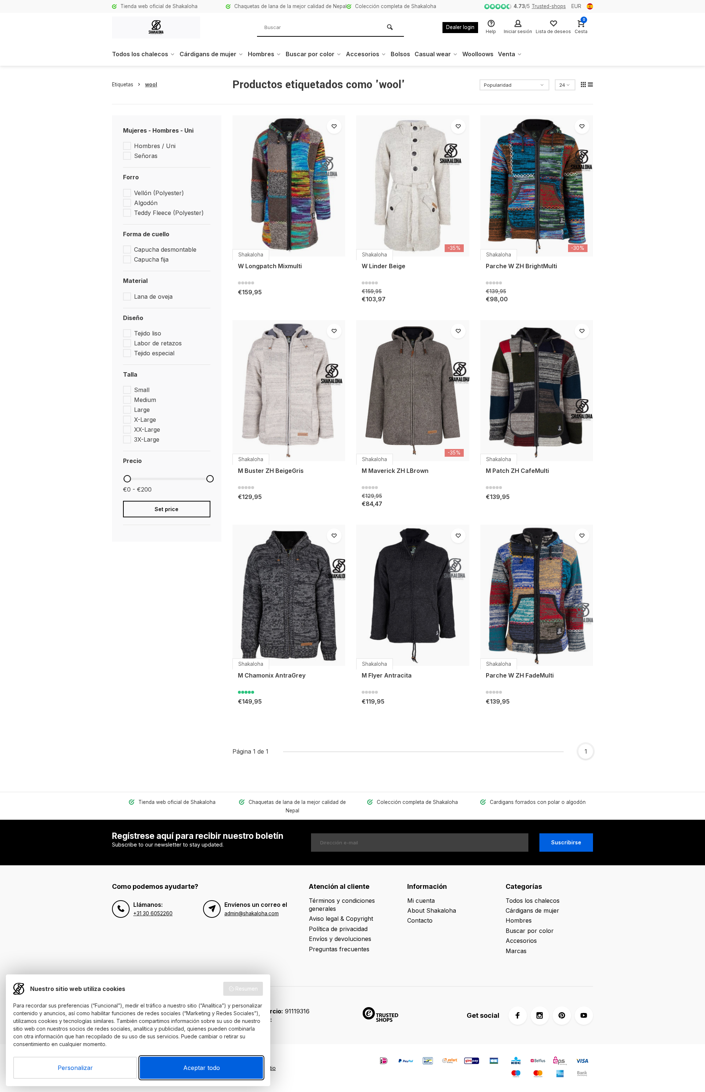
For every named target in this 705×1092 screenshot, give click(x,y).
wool (151, 84)
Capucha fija (151, 259)
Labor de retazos (158, 343)
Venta (506, 54)
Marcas (516, 951)
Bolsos (400, 54)
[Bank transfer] (582, 1074)
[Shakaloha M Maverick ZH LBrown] (412, 390)
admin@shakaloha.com (251, 913)
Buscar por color (310, 54)
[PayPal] (406, 1061)
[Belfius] (538, 1061)
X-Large (145, 419)
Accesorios (362, 54)
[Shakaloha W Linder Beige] (412, 185)
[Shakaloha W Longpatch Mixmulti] (289, 185)
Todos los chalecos (140, 54)
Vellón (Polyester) (159, 193)
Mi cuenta (421, 900)
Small (141, 390)
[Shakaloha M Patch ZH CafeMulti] (536, 390)
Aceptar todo (201, 1067)
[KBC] (516, 1061)
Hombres (261, 54)
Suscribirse (566, 842)
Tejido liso (147, 333)
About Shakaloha (431, 910)
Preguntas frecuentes (339, 949)
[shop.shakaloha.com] (156, 28)
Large (142, 409)
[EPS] (560, 1061)
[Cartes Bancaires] (494, 1061)
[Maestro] (516, 1074)
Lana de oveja (153, 296)
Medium (145, 399)
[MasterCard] (538, 1074)
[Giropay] (472, 1061)
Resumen (246, 988)
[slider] (127, 478)
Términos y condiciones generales (342, 904)
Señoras (146, 155)
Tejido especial (154, 353)
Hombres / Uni (155, 146)
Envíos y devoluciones (340, 938)
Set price (166, 509)
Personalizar (75, 1067)
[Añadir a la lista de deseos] (334, 126)
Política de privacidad (338, 929)
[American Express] (560, 1074)
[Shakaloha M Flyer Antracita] (412, 595)
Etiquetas (122, 84)
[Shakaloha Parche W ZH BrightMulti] (536, 185)
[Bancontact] (428, 1061)
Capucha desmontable (165, 249)
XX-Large (147, 429)
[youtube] (584, 1015)
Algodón (146, 202)
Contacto (420, 920)
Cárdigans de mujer (208, 54)
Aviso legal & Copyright (341, 918)
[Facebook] (518, 1015)
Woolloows (478, 54)
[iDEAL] (384, 1061)
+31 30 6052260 (153, 913)
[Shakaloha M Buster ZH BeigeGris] (289, 390)
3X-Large (146, 439)
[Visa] (582, 1061)
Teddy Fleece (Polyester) (169, 212)
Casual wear (433, 54)
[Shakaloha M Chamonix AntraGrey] (289, 595)
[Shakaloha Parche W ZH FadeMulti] (536, 595)
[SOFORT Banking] (450, 1061)
